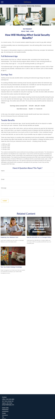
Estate (4, 413)
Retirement (5, 409)
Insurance (5, 415)
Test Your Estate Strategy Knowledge (11, 267)
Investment (5, 411)
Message (3, 188)
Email (2, 179)
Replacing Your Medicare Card (9, 237)
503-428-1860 (10, 399)
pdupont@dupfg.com (8, 404)
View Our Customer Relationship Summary (27, 6)
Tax (3, 417)
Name (3, 170)
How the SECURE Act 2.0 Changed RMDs (39, 237)
